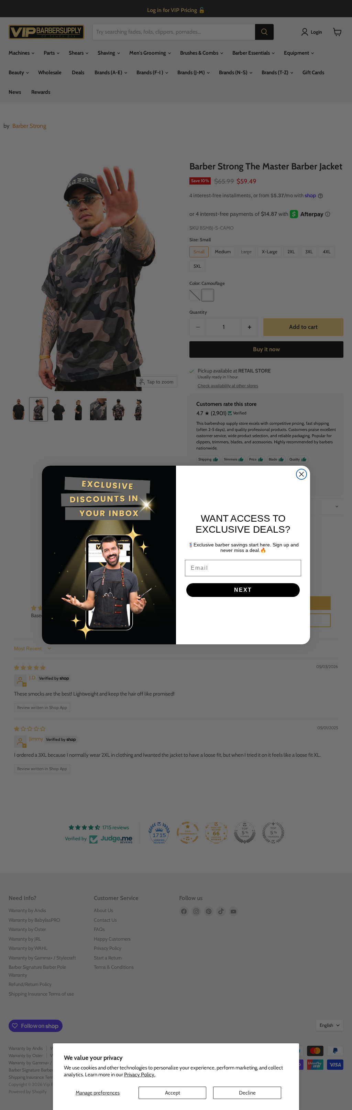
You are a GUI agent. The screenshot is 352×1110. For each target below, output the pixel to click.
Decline (247, 1093)
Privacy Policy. (139, 1075)
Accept (172, 1093)
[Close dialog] (301, 474)
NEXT (243, 590)
